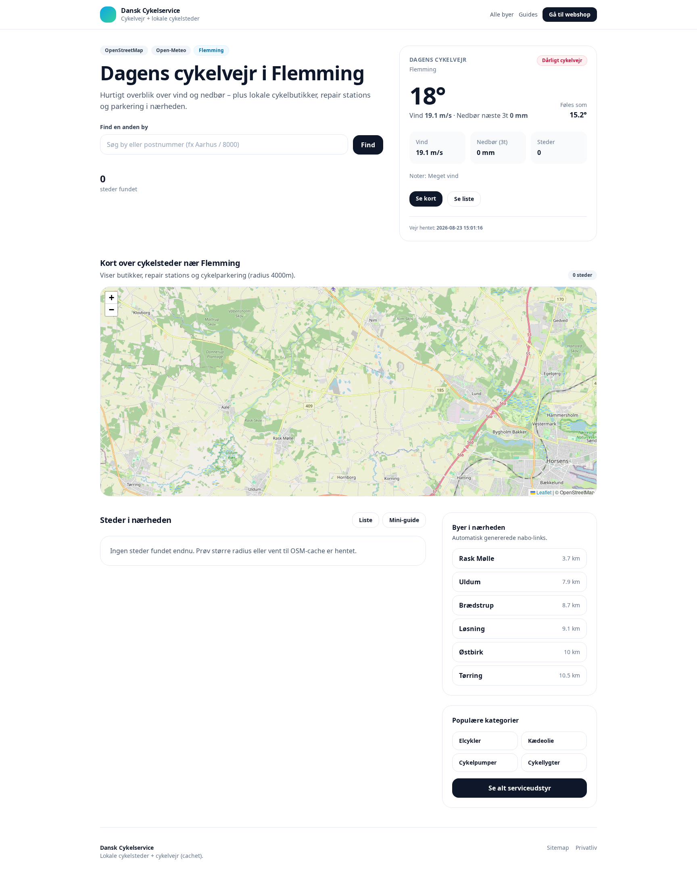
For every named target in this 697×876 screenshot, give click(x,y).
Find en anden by (124, 127)
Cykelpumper (478, 762)
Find (368, 144)
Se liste (464, 199)
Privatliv (586, 847)
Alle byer (502, 14)
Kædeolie (541, 740)
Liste (365, 520)
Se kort (426, 198)
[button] (111, 298)
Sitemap (558, 847)
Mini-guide (404, 520)
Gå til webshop (570, 14)
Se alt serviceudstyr (519, 788)
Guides (528, 14)
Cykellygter (544, 762)
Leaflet (543, 492)
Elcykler (470, 740)
